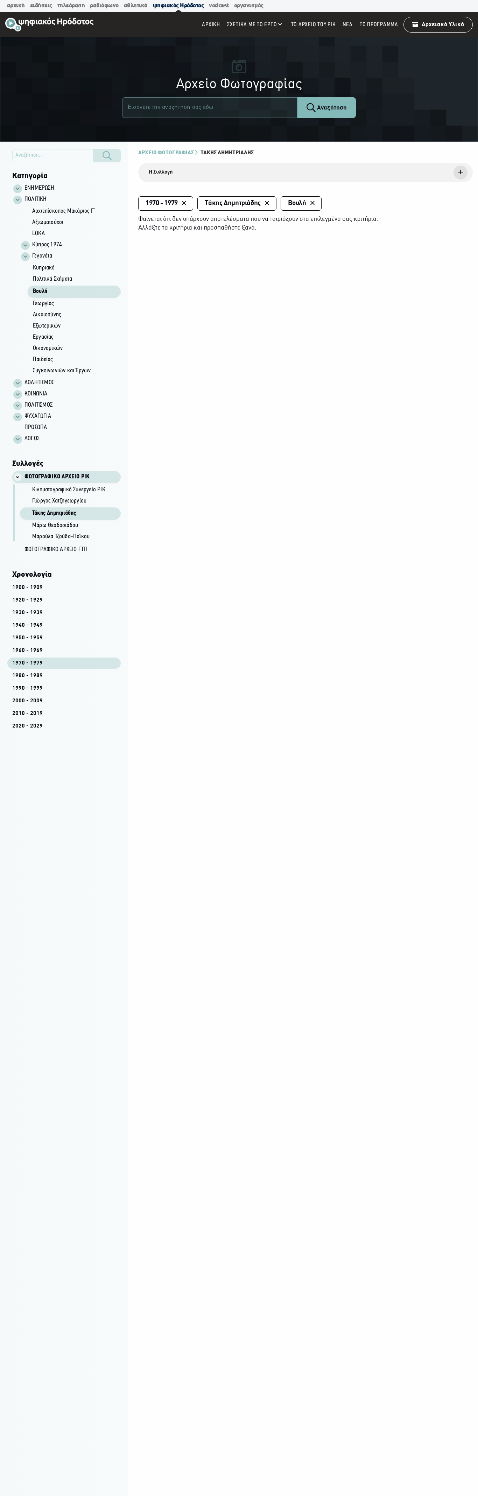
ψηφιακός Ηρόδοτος (178, 5)
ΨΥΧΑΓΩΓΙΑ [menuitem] (37, 416)
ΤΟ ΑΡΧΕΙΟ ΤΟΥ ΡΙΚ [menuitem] (313, 25)
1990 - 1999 (27, 688)
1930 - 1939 (27, 612)
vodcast (219, 5)
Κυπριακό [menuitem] (44, 268)
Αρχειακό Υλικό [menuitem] (443, 24)
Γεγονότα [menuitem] (42, 256)
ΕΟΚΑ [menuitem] (38, 234)
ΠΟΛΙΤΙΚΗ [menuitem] (35, 199)
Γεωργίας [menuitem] (43, 304)
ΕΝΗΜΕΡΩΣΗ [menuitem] (39, 188)
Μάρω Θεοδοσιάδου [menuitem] (55, 525)
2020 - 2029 (27, 726)
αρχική (16, 5)
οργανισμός (248, 5)
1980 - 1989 (27, 675)
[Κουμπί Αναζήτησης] (107, 155)
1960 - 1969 (27, 650)
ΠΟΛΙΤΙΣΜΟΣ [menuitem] (38, 405)
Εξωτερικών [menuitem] (47, 326)
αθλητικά (136, 5)
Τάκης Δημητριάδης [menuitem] (54, 513)
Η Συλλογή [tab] (161, 172)
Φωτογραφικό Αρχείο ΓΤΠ (55, 550)
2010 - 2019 (27, 713)
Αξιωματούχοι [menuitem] (47, 222)
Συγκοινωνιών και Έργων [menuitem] (62, 371)
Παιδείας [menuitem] (43, 360)
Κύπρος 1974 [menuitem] (47, 245)
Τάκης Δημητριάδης (227, 152)
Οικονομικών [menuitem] (48, 348)
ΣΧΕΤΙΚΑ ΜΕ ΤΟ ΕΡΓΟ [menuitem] (252, 25)
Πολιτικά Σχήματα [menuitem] (52, 279)
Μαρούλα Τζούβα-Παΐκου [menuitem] (61, 537)
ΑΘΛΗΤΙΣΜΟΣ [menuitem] (39, 383)
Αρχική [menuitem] (211, 25)
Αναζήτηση (331, 108)
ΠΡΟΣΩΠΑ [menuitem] (35, 427)
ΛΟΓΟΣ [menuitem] (32, 439)
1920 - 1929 (27, 600)
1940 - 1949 (27, 625)
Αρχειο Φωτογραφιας (166, 152)
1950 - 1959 (27, 637)
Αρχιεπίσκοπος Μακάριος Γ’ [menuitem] (63, 211)
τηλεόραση (71, 5)
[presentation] (305, 172)
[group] (70, 291)
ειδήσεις (41, 5)
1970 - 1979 (27, 663)
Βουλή (297, 203)
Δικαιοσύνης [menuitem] (47, 315)
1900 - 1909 (27, 587)
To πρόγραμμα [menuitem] (379, 25)
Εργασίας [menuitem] (43, 337)
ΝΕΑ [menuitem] (347, 25)
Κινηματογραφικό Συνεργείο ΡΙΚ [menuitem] (68, 490)
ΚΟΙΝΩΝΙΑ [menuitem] (36, 394)
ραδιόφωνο (104, 5)
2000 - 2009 (27, 700)
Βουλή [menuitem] (40, 291)
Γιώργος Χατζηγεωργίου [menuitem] (59, 501)
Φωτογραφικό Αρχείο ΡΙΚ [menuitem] (57, 477)
